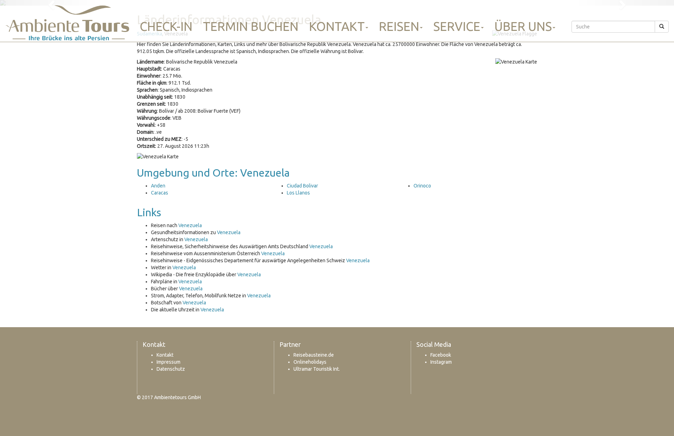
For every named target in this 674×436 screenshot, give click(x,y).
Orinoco (422, 186)
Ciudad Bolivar (302, 186)
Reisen (399, 26)
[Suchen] (662, 27)
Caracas (159, 193)
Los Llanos (298, 193)
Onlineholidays (309, 362)
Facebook (440, 355)
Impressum (168, 362)
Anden (158, 186)
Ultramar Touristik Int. (316, 369)
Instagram (441, 362)
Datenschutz (171, 369)
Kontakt (337, 26)
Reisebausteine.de (313, 355)
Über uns (523, 26)
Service (456, 26)
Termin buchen (250, 26)
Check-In (166, 26)
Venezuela (190, 225)
